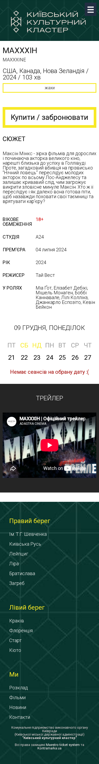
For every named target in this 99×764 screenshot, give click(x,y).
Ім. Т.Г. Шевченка (28, 534)
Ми (13, 674)
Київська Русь (25, 544)
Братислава (22, 573)
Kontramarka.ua (49, 748)
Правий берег (29, 521)
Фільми (17, 697)
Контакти (19, 717)
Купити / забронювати (49, 117)
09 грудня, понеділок (49, 328)
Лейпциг (18, 554)
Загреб (17, 583)
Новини (17, 707)
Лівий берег (27, 607)
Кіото (15, 650)
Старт (15, 640)
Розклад (18, 687)
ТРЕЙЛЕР (49, 398)
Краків (16, 620)
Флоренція (21, 630)
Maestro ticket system (63, 745)
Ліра (14, 563)
